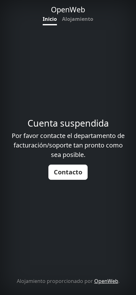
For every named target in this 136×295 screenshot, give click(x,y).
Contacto (68, 172)
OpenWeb (106, 281)
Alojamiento (77, 19)
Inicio (50, 19)
